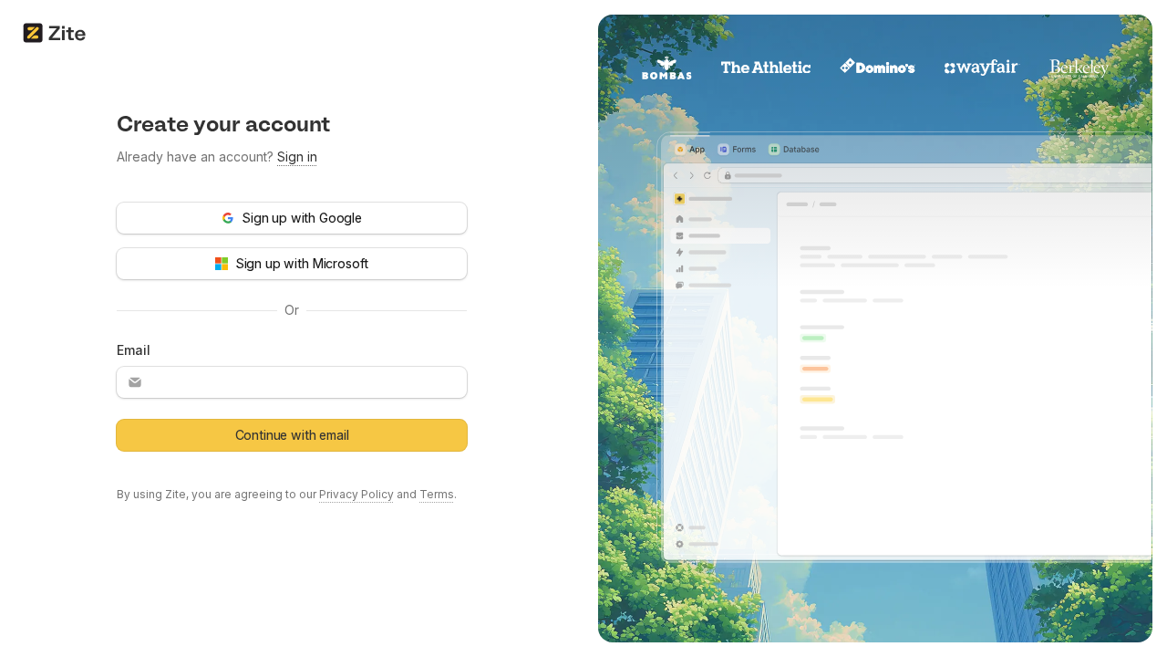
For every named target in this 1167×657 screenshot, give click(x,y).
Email (133, 350)
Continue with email (292, 435)
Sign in (297, 156)
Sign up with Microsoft (301, 263)
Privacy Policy (356, 494)
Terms (436, 494)
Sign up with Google (302, 217)
